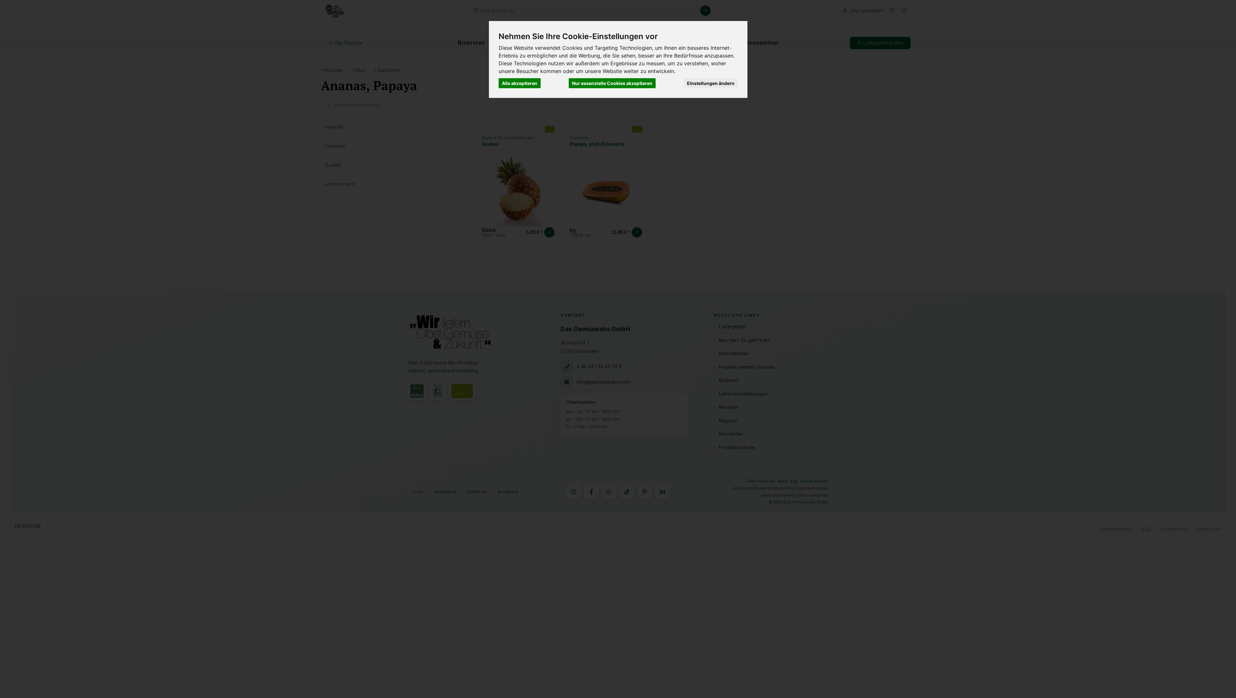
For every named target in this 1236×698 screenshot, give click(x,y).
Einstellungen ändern (710, 83)
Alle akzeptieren (519, 83)
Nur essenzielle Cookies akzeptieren (612, 83)
